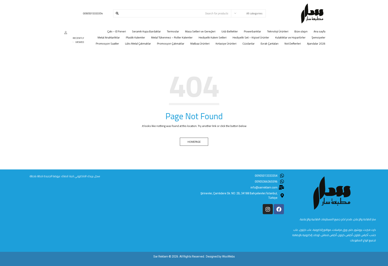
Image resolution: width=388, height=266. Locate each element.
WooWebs (228, 256)
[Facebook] (279, 209)
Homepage (194, 141)
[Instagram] (268, 209)
